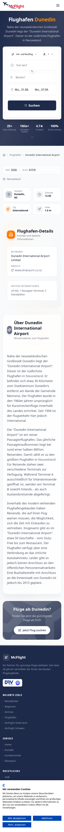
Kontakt (9, 750)
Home (8, 744)
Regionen (10, 706)
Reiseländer (11, 701)
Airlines (9, 712)
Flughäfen (10, 717)
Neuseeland (14, 179)
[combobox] (32, 65)
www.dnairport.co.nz (28, 270)
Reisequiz (10, 760)
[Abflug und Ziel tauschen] (32, 71)
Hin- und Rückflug (24, 54)
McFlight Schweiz (15, 728)
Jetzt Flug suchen (34, 630)
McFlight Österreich (16, 722)
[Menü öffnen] (57, 5)
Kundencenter (13, 755)
